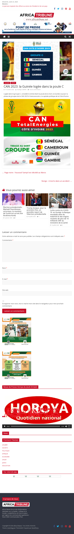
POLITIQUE (5, 451)
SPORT (13, 83)
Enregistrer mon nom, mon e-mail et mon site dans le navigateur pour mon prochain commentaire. (32, 305)
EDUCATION (6, 466)
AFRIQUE (5, 454)
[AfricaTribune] (4, 37)
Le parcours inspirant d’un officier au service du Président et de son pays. (25, 6)
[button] (37, 409)
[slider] (35, 426)
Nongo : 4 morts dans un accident (57, 181)
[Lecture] (5, 426)
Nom (4, 268)
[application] (37, 409)
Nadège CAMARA (22, 89)
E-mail (5, 279)
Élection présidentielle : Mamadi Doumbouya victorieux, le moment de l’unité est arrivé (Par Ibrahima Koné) (13, 211)
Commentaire (7, 240)
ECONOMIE (5, 457)
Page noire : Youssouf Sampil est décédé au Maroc (24, 172)
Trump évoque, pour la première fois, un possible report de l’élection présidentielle (36, 211)
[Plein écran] (69, 426)
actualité (7, 83)
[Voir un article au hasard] (70, 37)
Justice (4, 463)
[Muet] (66, 426)
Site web (5, 290)
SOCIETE (5, 448)
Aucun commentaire (35, 89)
